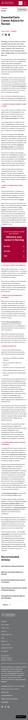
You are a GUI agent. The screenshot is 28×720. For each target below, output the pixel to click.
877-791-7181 (5, 656)
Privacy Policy (5, 692)
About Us (4, 631)
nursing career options (11, 118)
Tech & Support (5, 644)
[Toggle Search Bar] (20, 3)
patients (21, 199)
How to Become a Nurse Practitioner (12, 566)
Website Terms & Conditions (9, 699)
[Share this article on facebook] (6, 35)
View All (5, 605)
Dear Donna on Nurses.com (18, 454)
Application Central (6, 648)
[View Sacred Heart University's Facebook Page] (2, 707)
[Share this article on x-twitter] (3, 35)
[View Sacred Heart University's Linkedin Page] (8, 707)
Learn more (4, 686)
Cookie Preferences (6, 695)
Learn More (22, 10)
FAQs (2, 638)
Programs (4, 621)
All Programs (4, 651)
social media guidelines (13, 322)
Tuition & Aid (5, 628)
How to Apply (5, 624)
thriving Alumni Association (10, 493)
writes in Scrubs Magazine (19, 86)
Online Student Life (6, 634)
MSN (9, 546)
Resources (4, 641)
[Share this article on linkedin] (9, 35)
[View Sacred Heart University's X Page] (5, 707)
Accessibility (4, 702)
